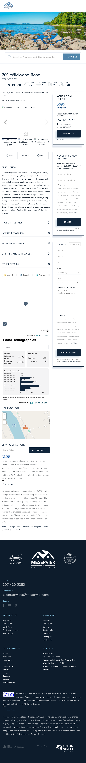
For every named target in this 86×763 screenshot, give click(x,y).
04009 (45, 526)
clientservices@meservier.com (26, 594)
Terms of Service (73, 361)
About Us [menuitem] (46, 620)
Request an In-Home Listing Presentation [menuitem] (59, 660)
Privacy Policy (9, 484)
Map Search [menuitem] (7, 620)
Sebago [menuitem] (6, 679)
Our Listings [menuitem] (7, 627)
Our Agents (60, 139)
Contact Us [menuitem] (47, 640)
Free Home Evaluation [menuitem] (51, 657)
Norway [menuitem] (6, 669)
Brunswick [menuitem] (7, 657)
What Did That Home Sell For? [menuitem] (55, 663)
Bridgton (37, 526)
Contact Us (68, 133)
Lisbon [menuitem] (5, 663)
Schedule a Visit (74, 244)
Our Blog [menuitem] (46, 633)
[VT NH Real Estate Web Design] (69, 748)
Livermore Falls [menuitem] (8, 666)
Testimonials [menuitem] (48, 630)
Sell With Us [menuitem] (48, 653)
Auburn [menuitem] (5, 653)
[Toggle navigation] (80, 6)
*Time (59, 278)
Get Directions (39, 450)
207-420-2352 (14, 584)
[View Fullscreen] (4, 422)
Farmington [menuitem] (7, 660)
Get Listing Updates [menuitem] (10, 630)
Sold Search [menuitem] (7, 624)
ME (18, 526)
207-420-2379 (66, 120)
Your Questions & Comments (67, 287)
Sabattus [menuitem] (6, 676)
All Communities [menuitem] (9, 682)
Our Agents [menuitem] (47, 624)
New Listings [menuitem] (8, 633)
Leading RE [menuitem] (47, 636)
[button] (71, 57)
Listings (12, 526)
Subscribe (68, 222)
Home (4, 526)
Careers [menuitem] (46, 627)
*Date (59, 269)
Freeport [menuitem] (6, 673)
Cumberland (27, 526)
